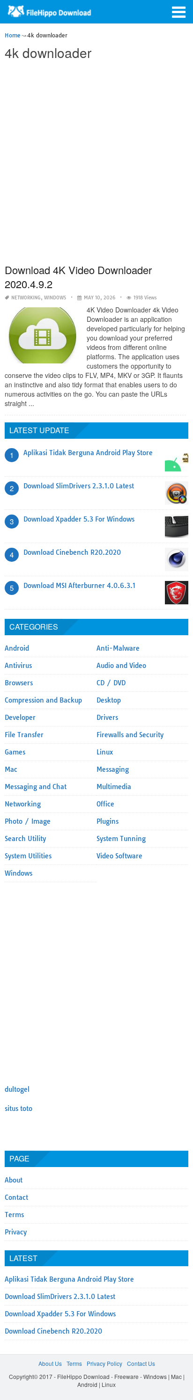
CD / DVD (111, 683)
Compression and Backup (43, 700)
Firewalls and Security (129, 735)
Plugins (107, 821)
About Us (50, 1363)
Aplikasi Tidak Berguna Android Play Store (88, 453)
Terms (14, 1215)
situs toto (18, 1108)
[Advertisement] (96, 162)
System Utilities (28, 856)
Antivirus (18, 665)
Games (15, 752)
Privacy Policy (104, 1363)
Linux (104, 752)
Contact (16, 1197)
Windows (55, 298)
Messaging (112, 769)
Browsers (19, 683)
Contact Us (141, 1363)
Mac (11, 769)
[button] (179, 11)
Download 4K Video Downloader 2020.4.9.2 (78, 276)
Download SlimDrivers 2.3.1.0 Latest (78, 486)
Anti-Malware (118, 648)
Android (17, 648)
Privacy (16, 1232)
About (13, 1180)
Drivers (107, 717)
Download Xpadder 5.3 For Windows (78, 519)
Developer (20, 717)
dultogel (17, 1089)
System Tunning (121, 838)
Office (105, 804)
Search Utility (25, 838)
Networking (26, 298)
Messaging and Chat (36, 787)
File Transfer (24, 735)
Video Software (119, 856)
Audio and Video (121, 665)
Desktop (108, 700)
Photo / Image (28, 821)
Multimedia (113, 787)
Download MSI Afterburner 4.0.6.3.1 (79, 585)
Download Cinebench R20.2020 (72, 552)
